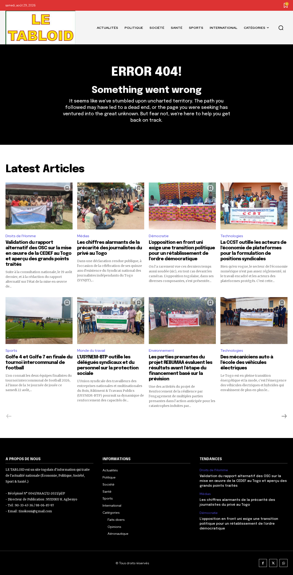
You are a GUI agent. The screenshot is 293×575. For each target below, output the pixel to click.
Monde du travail (91, 350)
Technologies (231, 236)
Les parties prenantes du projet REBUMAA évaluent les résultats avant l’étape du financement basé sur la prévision (180, 368)
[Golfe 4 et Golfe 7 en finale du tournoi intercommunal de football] (39, 320)
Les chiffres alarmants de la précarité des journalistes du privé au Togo (109, 248)
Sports (11, 350)
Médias (83, 236)
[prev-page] (9, 416)
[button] (281, 27)
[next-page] (284, 416)
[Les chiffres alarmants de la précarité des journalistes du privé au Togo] (110, 206)
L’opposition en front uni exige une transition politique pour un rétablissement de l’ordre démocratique (239, 523)
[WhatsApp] (283, 563)
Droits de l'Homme (20, 236)
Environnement (161, 350)
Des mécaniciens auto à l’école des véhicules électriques (246, 363)
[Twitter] (273, 563)
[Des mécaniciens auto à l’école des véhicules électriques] (254, 320)
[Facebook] (263, 563)
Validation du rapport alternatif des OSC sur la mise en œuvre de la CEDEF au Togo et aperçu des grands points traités (38, 253)
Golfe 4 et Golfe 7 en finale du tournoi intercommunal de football (38, 363)
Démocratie (159, 236)
